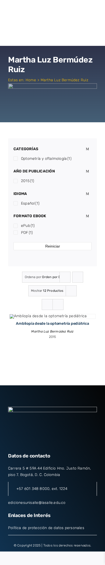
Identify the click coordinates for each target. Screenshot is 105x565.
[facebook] (33, 442)
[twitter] (43, 442)
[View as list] (58, 304)
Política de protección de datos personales (46, 528)
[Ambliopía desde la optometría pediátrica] (48, 316)
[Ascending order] (77, 277)
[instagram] (52, 442)
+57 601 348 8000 (33, 488)
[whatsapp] (72, 442)
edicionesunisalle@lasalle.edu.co (37, 502)
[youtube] (62, 442)
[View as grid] (47, 304)
